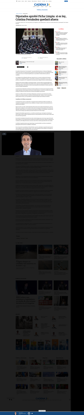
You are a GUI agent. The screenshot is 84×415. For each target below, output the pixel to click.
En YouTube (43, 1)
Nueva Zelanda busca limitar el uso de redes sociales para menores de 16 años (61, 49)
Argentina (37, 6)
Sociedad (59, 31)
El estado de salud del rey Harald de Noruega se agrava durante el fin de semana (61, 44)
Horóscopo (49, 1)
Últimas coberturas (34, 1)
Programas (29, 1)
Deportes (19, 1)
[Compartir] (27, 67)
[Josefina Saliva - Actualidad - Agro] (56, 62)
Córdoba (42, 6)
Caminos (22, 1)
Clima (47, 1)
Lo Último (34, 6)
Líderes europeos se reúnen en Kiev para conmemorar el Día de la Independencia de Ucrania (62, 39)
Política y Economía (19, 13)
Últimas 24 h (39, 1)
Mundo (50, 6)
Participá (66, 1)
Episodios (20, 63)
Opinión (26, 1)
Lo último (61, 29)
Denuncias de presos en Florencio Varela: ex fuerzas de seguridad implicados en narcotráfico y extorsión (62, 34)
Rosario (46, 6)
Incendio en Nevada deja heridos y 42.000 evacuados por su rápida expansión (61, 53)
